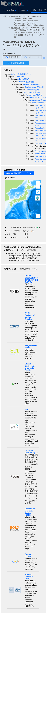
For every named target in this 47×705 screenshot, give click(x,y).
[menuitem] (9, 10)
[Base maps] (37, 197)
